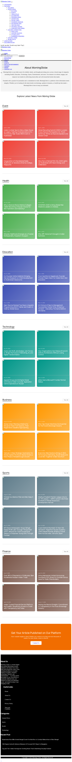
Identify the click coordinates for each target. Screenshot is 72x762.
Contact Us (8, 69)
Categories (8, 4)
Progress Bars (16, 17)
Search (21, 56)
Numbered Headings (17, 36)
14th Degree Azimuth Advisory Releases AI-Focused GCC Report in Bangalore (24, 744)
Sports (6, 63)
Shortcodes (12, 9)
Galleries (11, 7)
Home (6, 53)
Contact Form (12, 37)
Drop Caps (14, 31)
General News (6, 718)
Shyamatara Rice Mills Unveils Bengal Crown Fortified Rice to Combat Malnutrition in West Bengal (30, 739)
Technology (5, 730)
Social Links (15, 20)
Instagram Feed (16, 23)
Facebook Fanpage (17, 22)
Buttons (14, 10)
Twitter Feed (15, 25)
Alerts (13, 12)
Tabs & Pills (15, 14)
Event (6, 61)
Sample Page (8, 41)
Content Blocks (16, 33)
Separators (15, 18)
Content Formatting (15, 29)
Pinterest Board (16, 26)
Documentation (9, 42)
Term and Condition (7, 708)
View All (66, 106)
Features (7, 6)
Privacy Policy (9, 703)
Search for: (3, 54)
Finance (6, 66)
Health (6, 59)
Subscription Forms (18, 28)
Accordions (15, 15)
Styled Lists (15, 34)
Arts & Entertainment (11, 64)
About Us (7, 695)
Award (6, 67)
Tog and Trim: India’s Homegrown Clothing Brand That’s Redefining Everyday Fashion (26, 748)
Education (7, 58)
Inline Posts (12, 39)
